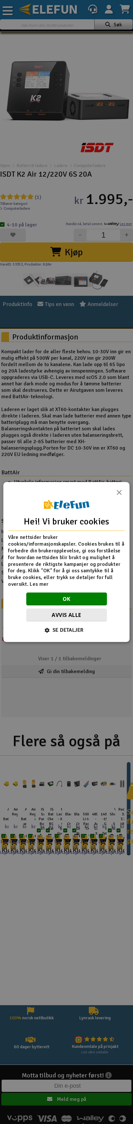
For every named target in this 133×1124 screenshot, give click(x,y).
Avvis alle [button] (66, 615)
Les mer (39, 584)
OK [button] (67, 598)
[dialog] (66, 562)
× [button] (119, 494)
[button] (67, 630)
